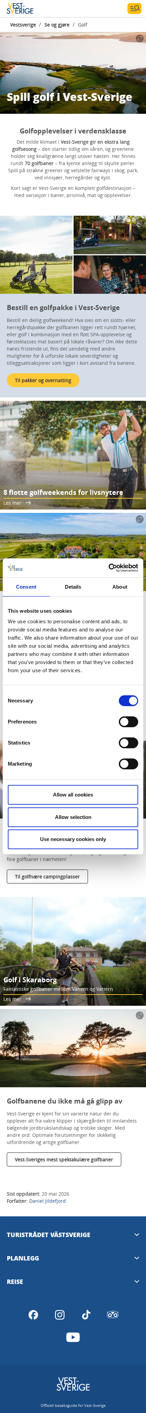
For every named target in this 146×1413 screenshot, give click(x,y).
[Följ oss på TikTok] (86, 1314)
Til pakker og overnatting (43, 380)
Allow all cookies (73, 795)
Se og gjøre (57, 24)
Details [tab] (73, 587)
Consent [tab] (26, 587)
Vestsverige (23, 24)
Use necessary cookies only (73, 839)
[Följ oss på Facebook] (33, 1314)
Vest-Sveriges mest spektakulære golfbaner (64, 1159)
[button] (73, 255)
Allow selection (73, 817)
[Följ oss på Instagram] (59, 1314)
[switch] (128, 721)
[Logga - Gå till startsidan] (30, 8)
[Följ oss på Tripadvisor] (112, 1314)
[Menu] (134, 8)
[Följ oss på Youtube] (73, 1337)
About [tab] (119, 587)
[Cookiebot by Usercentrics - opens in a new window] (108, 568)
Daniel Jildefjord (47, 1201)
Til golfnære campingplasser (47, 876)
